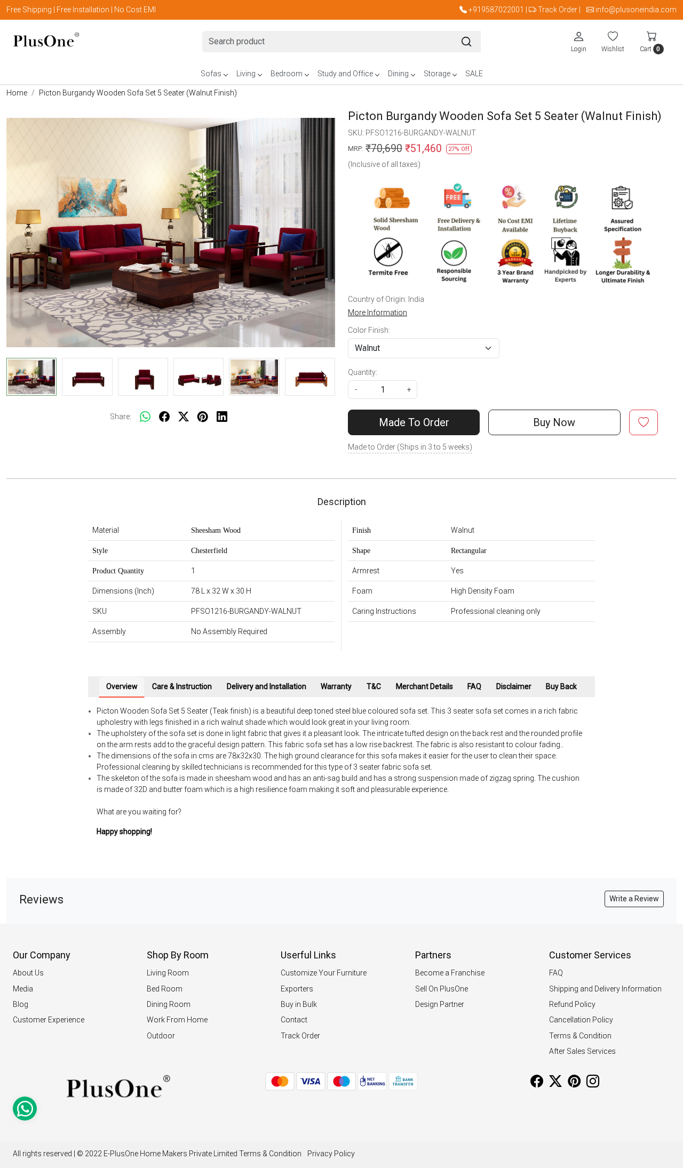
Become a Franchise (450, 973)
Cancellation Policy (581, 1019)
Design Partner (439, 1004)
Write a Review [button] (634, 898)
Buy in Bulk (299, 1004)
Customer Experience (48, 1019)
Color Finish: (369, 330)
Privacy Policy (331, 1153)
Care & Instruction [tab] (182, 686)
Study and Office (345, 73)
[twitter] (183, 416)
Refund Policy (572, 1004)
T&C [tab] (374, 686)
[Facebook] (536, 1083)
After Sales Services (582, 1051)
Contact (294, 1019)
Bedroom (287, 73)
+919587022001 (496, 9)
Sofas (211, 73)
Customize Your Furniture (324, 973)
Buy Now (554, 422)
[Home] (46, 42)
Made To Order (414, 422)
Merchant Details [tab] (424, 686)
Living (246, 73)
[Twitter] (555, 1083)
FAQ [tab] (474, 686)
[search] (466, 41)
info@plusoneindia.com (636, 9)
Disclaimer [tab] (513, 686)
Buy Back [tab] (561, 686)
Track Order (557, 9)
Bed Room (164, 989)
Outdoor (161, 1035)
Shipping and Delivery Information (605, 989)
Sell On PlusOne (441, 989)
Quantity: (362, 372)
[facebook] (164, 416)
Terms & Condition (580, 1035)
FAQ (556, 973)
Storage (437, 73)
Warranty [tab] (336, 686)
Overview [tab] (122, 686)
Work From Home (177, 1019)
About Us (28, 973)
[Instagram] (592, 1083)
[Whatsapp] (145, 416)
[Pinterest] (574, 1083)
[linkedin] (222, 416)
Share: (120, 416)
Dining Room (168, 1004)
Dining (398, 73)
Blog (20, 1004)
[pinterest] (202, 416)
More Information (377, 312)
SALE (474, 73)
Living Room (168, 973)
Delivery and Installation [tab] (266, 686)
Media (23, 989)
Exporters (297, 989)
